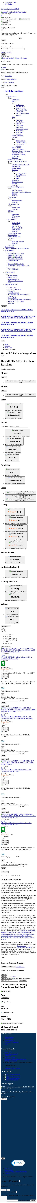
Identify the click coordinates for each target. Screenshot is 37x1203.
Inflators (14, 194)
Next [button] (3, 340)
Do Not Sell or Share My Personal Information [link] (19, 1062)
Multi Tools (15, 156)
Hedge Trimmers (21, 173)
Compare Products (7, 978)
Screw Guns (19, 111)
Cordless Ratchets (17, 153)
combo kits (4, 934)
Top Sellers (8, 636)
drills (5, 932)
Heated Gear (16, 207)
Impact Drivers (20, 108)
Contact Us (8, 76)
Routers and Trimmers (18, 154)
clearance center (21, 946)
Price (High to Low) (11, 640)
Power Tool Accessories (15, 159)
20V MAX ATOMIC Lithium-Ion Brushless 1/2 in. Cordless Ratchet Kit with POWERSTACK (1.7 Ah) (16, 717)
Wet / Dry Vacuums (18, 241)
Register (3, 68)
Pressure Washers (17, 182)
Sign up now (22, 980)
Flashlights (15, 214)
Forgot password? (6, 52)
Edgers (18, 176)
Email (20, 38)
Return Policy (12, 277)
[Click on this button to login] (18, 24)
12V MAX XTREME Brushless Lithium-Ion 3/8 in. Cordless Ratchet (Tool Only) (16, 658)
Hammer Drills (20, 106)
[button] (8, 58)
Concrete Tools (12, 235)
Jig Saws (18, 123)
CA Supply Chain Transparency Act (15, 1059)
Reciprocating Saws (22, 129)
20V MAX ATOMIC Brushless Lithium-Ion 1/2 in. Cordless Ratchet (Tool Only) (16, 770)
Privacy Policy (12, 298)
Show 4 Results (6, 626)
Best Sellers (8, 643)
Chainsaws (15, 180)
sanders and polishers (7, 936)
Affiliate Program (13, 293)
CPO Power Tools (10, 2)
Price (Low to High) (11, 638)
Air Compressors (17, 190)
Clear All (4, 377)
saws (2, 932)
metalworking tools (14, 932)
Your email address (24, 1200)
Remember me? (7, 51)
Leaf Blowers (16, 166)
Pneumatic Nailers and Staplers (21, 192)
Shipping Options (13, 279)
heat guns (25, 937)
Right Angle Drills (21, 110)
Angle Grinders (20, 141)
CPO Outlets (8, 4)
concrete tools (18, 934)
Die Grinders (20, 144)
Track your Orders (10, 79)
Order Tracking (13, 275)
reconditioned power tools (24, 947)
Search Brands (5, 426)
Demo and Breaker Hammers (21, 151)
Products (7, 346)
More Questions (9, 82)
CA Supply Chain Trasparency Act (18, 294)
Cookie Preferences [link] (10, 1065)
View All (18, 115)
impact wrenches (19, 936)
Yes (8, 1190)
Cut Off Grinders (21, 142)
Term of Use (12, 296)
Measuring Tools (17, 228)
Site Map (11, 303)
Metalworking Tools (14, 236)
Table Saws (19, 132)
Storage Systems (17, 200)
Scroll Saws (19, 130)
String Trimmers (21, 175)
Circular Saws (20, 122)
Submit (3, 40)
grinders (10, 934)
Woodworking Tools (14, 233)
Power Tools (8, 347)
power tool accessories (28, 930)
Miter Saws (19, 127)
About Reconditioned (14, 289)
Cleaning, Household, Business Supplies (17, 248)
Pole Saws (15, 183)
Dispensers (15, 224)
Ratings (7, 641)
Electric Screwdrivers (22, 113)
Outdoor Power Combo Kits (20, 165)
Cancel (3, 1190)
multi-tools (28, 936)
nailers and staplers (28, 934)
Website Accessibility (11, 1061)
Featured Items (9, 635)
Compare (6, 653)
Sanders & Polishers (18, 149)
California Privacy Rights (16, 301)
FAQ (9, 282)
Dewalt (3, 655)
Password (4, 49)
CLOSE (19, 1181)
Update (3, 702)
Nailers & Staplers (17, 135)
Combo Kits (15, 100)
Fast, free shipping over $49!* (10, 9)
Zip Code (21, 700)
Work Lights (16, 216)
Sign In (3, 54)
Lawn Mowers (16, 168)
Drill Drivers (20, 105)
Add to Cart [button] (5, 675)
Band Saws (19, 120)
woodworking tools (26, 932)
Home (6, 344)
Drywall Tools (16, 226)
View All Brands (13, 269)
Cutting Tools (16, 223)
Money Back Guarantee (15, 281)
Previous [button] (4, 306)
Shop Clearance (9, 247)
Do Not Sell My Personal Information (19, 299)
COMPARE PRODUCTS (8, 967)
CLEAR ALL (20, 967)
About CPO (12, 287)
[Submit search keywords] (24, 19)
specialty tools (17, 937)
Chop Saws (19, 125)
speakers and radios (6, 937)
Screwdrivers (16, 229)
